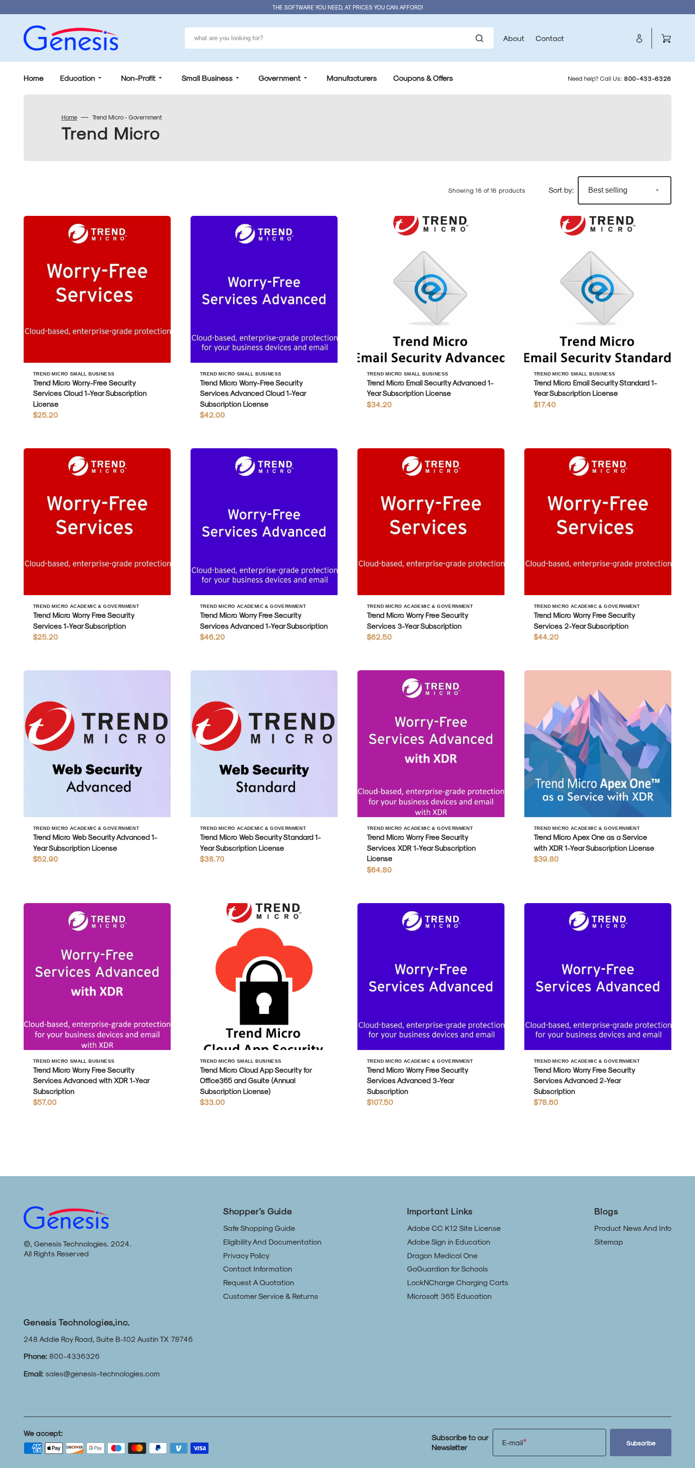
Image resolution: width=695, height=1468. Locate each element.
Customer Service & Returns (270, 1295)
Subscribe (640, 1442)
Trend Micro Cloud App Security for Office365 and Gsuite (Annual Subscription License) (256, 1080)
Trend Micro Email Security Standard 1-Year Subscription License (595, 388)
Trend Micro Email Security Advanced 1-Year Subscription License (430, 388)
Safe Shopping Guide (259, 1227)
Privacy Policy (246, 1255)
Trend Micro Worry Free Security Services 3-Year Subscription (417, 620)
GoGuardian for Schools (447, 1268)
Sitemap (608, 1241)
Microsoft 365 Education (449, 1295)
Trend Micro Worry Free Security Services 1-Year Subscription (83, 620)
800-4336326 (74, 1355)
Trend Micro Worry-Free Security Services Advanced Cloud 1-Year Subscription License (253, 393)
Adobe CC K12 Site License (454, 1227)
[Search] (481, 38)
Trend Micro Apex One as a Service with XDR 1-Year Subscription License (594, 842)
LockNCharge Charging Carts (457, 1282)
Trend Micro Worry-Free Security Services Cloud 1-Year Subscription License (90, 393)
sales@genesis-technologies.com (102, 1373)
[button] (639, 38)
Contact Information (257, 1268)
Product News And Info (632, 1227)
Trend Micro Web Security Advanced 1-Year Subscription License (95, 842)
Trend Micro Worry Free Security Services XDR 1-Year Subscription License (421, 847)
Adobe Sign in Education (448, 1241)
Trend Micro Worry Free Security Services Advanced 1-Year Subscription (264, 620)
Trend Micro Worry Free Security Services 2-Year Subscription (584, 620)
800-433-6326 (647, 78)
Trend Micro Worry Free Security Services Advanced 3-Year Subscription (417, 1080)
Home (69, 116)
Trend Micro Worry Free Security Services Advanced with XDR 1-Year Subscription (91, 1080)
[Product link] (97, 322)
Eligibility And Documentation (272, 1241)
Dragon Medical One (442, 1255)
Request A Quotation (258, 1282)
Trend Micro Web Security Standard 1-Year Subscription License (260, 842)
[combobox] (339, 38)
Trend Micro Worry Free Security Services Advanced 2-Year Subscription (584, 1080)
